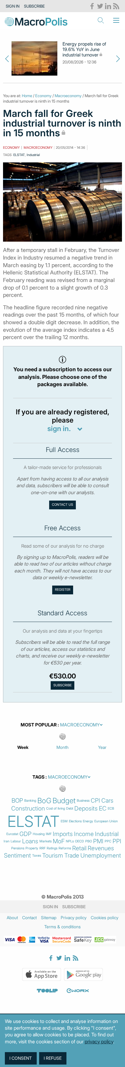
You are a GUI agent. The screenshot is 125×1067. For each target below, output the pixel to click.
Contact (29, 917)
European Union (106, 821)
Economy (43, 95)
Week (23, 747)
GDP (25, 834)
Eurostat (12, 834)
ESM (64, 821)
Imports (63, 834)
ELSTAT (19, 155)
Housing (39, 834)
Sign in (12, 6)
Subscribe (34, 6)
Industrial (33, 155)
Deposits (86, 808)
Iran (6, 841)
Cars (107, 800)
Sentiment (17, 855)
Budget (64, 801)
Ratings (52, 848)
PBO (88, 841)
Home (27, 95)
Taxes (36, 856)
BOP (17, 800)
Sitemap (48, 917)
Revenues (101, 848)
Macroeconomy (68, 95)
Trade (71, 855)
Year (102, 747)
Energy (88, 821)
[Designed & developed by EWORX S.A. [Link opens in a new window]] (77, 990)
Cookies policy (104, 917)
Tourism (52, 855)
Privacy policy (73, 917)
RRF (42, 848)
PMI (98, 841)
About (12, 917)
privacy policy (99, 1041)
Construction (28, 808)
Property (31, 848)
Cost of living (55, 808)
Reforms (65, 848)
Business (83, 801)
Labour (16, 841)
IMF (49, 834)
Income (84, 834)
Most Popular (39, 725)
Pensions (17, 848)
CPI (95, 800)
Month (62, 747)
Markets (45, 841)
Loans (30, 841)
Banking (30, 801)
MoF (59, 841)
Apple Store (41, 974)
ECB (111, 808)
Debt (69, 808)
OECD (79, 841)
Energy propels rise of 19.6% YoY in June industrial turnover (84, 49)
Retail (79, 848)
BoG (44, 801)
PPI (117, 841)
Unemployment (100, 855)
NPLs (70, 841)
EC (102, 808)
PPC (108, 841)
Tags (38, 777)
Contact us (62, 505)
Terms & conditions (62, 926)
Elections (75, 821)
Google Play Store (83, 974)
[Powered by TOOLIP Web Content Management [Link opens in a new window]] (47, 990)
